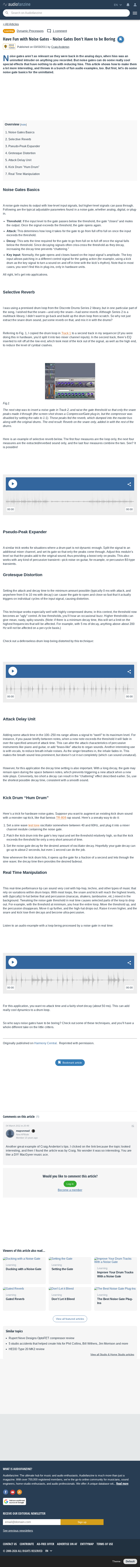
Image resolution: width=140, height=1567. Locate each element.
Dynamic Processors (30, 31)
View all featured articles (70, 1318)
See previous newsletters (18, 1530)
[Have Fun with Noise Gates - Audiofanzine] (16, 4)
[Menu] (135, 13)
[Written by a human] (9, 46)
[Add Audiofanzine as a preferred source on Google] (14, 1501)
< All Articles (11, 24)
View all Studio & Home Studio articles (112, 1354)
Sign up (82, 1522)
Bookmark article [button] (72, 1062)
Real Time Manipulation (24, 173)
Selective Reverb (19, 139)
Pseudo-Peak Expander (24, 146)
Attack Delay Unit (19, 160)
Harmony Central (45, 1043)
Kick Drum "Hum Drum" (23, 167)
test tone (34, 825)
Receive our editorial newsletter (24, 1513)
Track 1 (66, 333)
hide (23, 124)
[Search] (6, 13)
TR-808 (61, 817)
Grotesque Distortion (22, 153)
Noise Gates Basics (21, 132)
